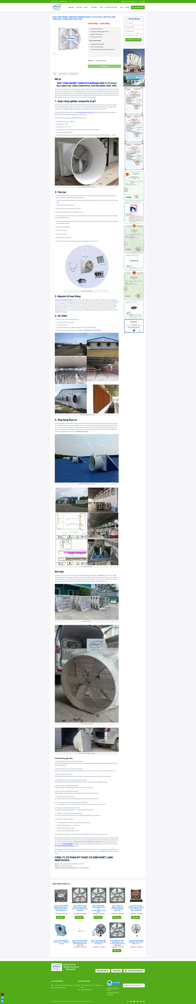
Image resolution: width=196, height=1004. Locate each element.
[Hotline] (2, 994)
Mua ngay (104, 66)
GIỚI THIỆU (79, 7)
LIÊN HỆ (127, 7)
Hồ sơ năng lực (55, 1)
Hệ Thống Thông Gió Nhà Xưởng (64, 846)
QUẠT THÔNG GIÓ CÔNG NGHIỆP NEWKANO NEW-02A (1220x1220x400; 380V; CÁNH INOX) (80, 908)
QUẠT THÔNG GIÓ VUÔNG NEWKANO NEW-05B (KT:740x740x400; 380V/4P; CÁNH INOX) (117, 943)
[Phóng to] (54, 53)
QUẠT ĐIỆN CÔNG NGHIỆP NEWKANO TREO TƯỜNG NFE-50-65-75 (136, 942)
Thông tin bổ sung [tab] (74, 73)
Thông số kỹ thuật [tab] (63, 73)
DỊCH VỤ (86, 7)
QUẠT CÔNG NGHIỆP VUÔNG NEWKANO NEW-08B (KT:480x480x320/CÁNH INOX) (98, 909)
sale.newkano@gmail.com (130, 1)
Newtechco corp (63, 1)
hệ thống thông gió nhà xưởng (85, 112)
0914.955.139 (139, 7)
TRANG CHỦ (71, 7)
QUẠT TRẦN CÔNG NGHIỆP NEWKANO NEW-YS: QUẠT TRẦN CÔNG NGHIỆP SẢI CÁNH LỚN (79, 943)
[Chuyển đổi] (142, 985)
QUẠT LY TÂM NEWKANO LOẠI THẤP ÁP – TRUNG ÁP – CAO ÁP (61, 942)
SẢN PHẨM (94, 7)
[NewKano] (57, 7)
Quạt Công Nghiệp (68, 844)
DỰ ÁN (101, 7)
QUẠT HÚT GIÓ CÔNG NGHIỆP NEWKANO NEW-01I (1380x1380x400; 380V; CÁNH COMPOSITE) (136, 908)
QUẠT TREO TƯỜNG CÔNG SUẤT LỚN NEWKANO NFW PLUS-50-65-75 (98, 942)
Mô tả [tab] (55, 73)
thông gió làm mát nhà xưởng (93, 330)
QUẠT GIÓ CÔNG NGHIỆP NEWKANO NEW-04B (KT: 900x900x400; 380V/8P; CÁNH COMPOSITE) (61, 908)
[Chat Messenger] (2, 1001)
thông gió (100, 575)
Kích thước (90, 60)
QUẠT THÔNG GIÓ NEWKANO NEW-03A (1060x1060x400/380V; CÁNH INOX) (117, 908)
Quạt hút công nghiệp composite (63, 300)
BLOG (121, 7)
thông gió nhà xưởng (82, 431)
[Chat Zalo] (2, 997)
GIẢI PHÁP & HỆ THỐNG (111, 7)
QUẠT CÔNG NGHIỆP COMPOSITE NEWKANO (78, 83)
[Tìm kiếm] (70, 1)
